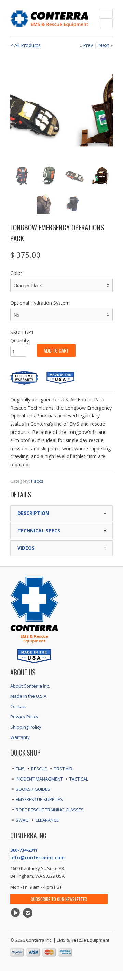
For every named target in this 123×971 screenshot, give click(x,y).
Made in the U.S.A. (28, 696)
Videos (26, 548)
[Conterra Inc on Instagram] (29, 913)
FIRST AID (63, 769)
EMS (20, 769)
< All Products (25, 45)
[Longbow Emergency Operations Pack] (64, 107)
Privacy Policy (24, 717)
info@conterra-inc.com (37, 857)
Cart (106, 24)
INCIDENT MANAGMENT (39, 779)
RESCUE (39, 769)
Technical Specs (38, 530)
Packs (37, 481)
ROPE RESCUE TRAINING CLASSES (50, 810)
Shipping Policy (25, 727)
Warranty (20, 737)
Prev (88, 45)
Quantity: (20, 340)
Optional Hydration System (40, 303)
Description (33, 513)
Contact (18, 706)
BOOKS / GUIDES (33, 789)
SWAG (22, 820)
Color (16, 273)
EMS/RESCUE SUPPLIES (39, 799)
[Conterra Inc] (49, 18)
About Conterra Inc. (30, 686)
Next (103, 45)
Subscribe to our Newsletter (59, 899)
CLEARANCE (47, 820)
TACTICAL (78, 779)
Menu (106, 14)
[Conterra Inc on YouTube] (16, 913)
